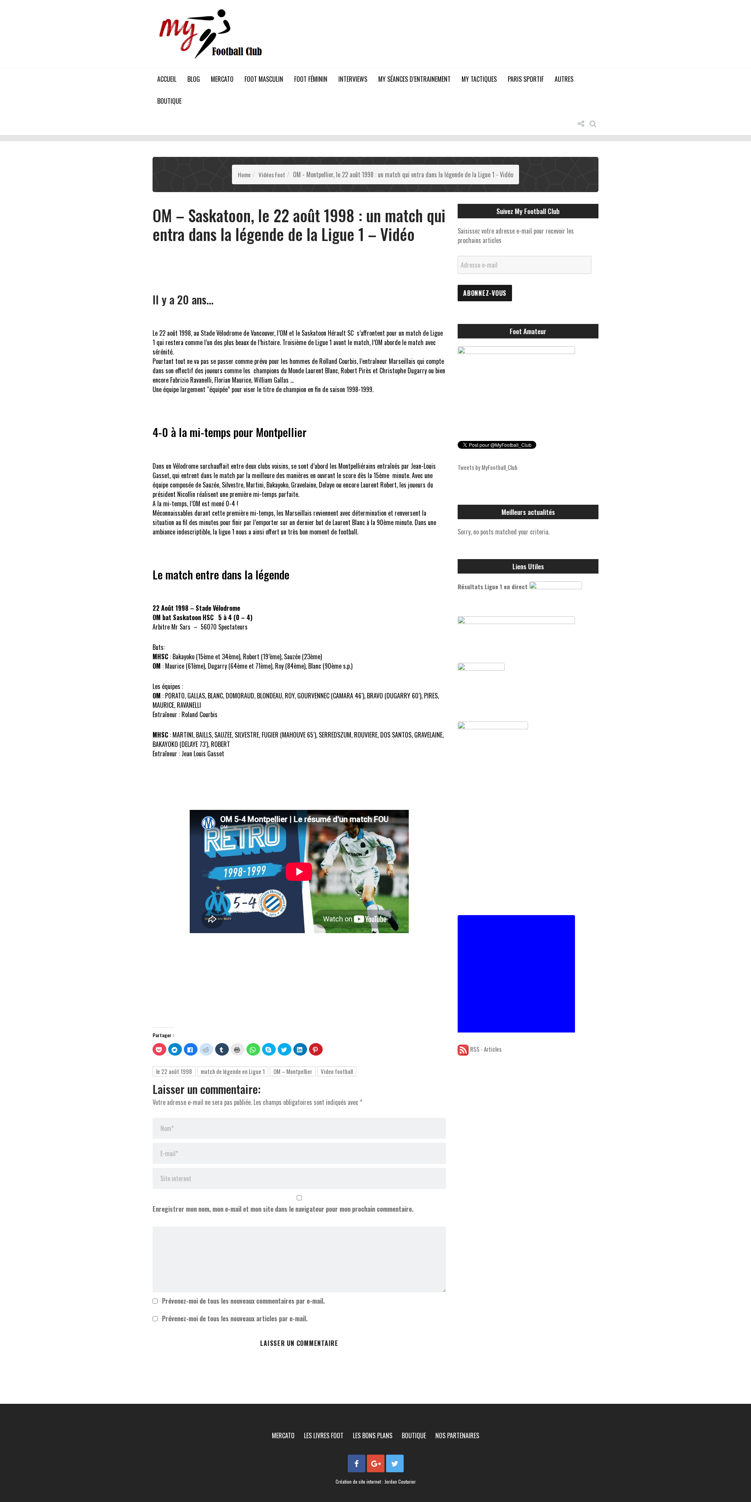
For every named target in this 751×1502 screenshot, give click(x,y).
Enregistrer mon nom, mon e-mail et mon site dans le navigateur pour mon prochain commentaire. (283, 1209)
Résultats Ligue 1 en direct (493, 586)
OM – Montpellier (292, 1071)
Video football (337, 1071)
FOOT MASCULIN (263, 79)
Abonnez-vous (485, 293)
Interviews (352, 79)
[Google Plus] (375, 1463)
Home (244, 174)
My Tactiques (479, 79)
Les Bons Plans (372, 1435)
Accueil (166, 79)
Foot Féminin (310, 79)
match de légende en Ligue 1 (233, 1071)
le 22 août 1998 (174, 1071)
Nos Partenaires (457, 1435)
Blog (193, 79)
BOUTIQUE (414, 1435)
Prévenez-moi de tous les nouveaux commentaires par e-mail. (243, 1301)
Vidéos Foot (272, 174)
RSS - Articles (485, 1049)
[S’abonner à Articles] (463, 1049)
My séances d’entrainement (414, 79)
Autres (564, 79)
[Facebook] (356, 1463)
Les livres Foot (323, 1435)
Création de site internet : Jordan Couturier (376, 1481)
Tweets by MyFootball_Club (487, 467)
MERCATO (222, 79)
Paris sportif (526, 79)
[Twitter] (395, 1463)
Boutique (169, 101)
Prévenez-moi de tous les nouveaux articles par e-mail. (234, 1318)
